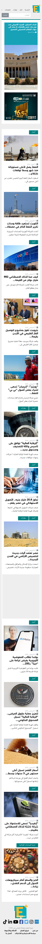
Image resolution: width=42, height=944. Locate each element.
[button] (19, 86)
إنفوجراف (7, 10)
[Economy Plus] (36, 9)
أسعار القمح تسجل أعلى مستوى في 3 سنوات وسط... (22, 772)
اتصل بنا (9, 933)
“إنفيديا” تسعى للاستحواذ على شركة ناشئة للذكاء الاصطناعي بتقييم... (21, 827)
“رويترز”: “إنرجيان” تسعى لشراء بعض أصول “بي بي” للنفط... (23, 390)
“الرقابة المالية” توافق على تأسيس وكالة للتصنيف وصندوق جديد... (23, 447)
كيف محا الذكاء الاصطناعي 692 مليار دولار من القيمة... (21, 278)
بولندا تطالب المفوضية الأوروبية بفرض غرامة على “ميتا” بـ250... (23, 660)
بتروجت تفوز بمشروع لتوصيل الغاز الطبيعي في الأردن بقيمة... (22, 333)
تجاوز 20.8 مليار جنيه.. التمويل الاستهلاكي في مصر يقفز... (21, 501)
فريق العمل (24, 931)
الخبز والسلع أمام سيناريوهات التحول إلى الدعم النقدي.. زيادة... (21, 883)
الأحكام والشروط (10, 931)
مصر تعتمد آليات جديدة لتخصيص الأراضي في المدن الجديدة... (22, 556)
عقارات (23, 408)
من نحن (35, 931)
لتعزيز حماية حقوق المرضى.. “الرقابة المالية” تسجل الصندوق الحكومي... (22, 717)
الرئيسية (27, 10)
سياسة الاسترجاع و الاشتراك (25, 933)
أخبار (21, 10)
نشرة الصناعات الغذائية (27, 845)
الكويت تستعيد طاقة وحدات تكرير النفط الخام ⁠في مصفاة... (21, 225)
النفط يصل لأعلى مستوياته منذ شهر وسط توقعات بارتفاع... (23, 170)
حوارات (15, 10)
